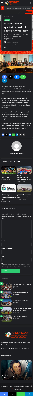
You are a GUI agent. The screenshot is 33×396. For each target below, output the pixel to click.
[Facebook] (4, 77)
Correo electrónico (7, 248)
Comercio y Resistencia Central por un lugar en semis (24, 195)
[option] (17, 370)
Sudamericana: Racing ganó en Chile (7, 176)
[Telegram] (4, 81)
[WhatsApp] (23, 77)
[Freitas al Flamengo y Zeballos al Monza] (6, 286)
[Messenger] (17, 77)
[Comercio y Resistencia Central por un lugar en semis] (24, 188)
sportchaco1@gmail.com (22, 348)
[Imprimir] (24, 135)
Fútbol (11, 16)
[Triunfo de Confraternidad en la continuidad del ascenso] (24, 170)
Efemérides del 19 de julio (11, 378)
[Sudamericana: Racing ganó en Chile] (8, 170)
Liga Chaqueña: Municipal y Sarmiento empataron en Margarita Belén (8, 196)
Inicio (7, 16)
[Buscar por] (31, 4)
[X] (10, 77)
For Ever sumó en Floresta (20, 316)
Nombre (4, 241)
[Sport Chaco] (12, 3)
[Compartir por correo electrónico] (20, 135)
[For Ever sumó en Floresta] (6, 318)
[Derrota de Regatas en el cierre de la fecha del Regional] (6, 310)
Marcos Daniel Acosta (12, 42)
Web (2, 256)
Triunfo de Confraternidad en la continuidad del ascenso (24, 177)
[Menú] (2, 4)
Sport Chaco (17, 389)
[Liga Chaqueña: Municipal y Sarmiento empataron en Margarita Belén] (8, 188)
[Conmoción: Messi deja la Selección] (6, 294)
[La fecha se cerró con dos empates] (6, 302)
